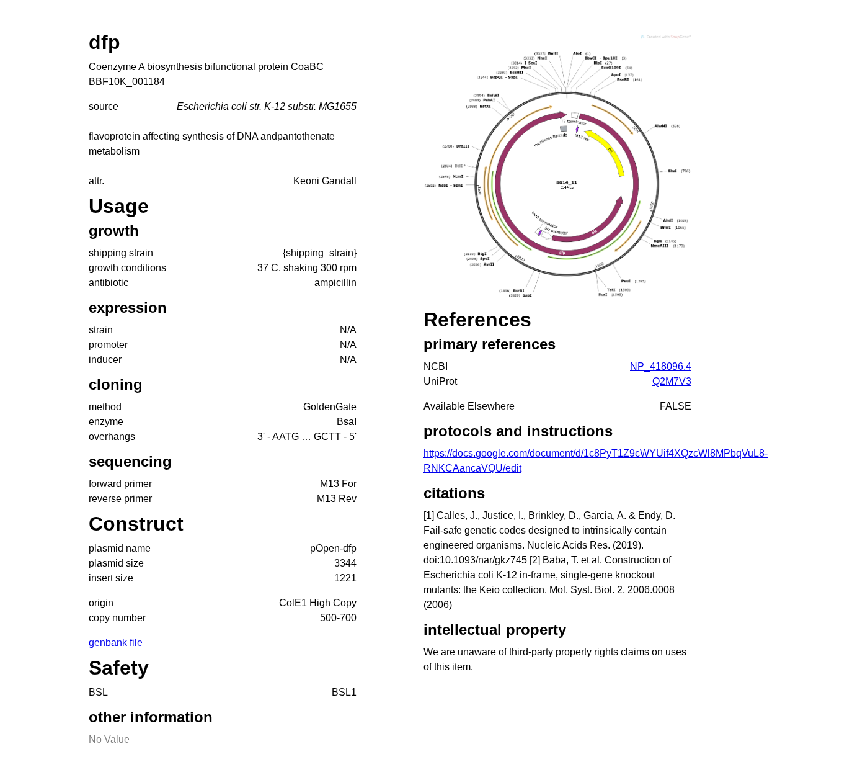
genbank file (116, 642)
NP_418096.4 (660, 366)
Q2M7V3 (671, 381)
